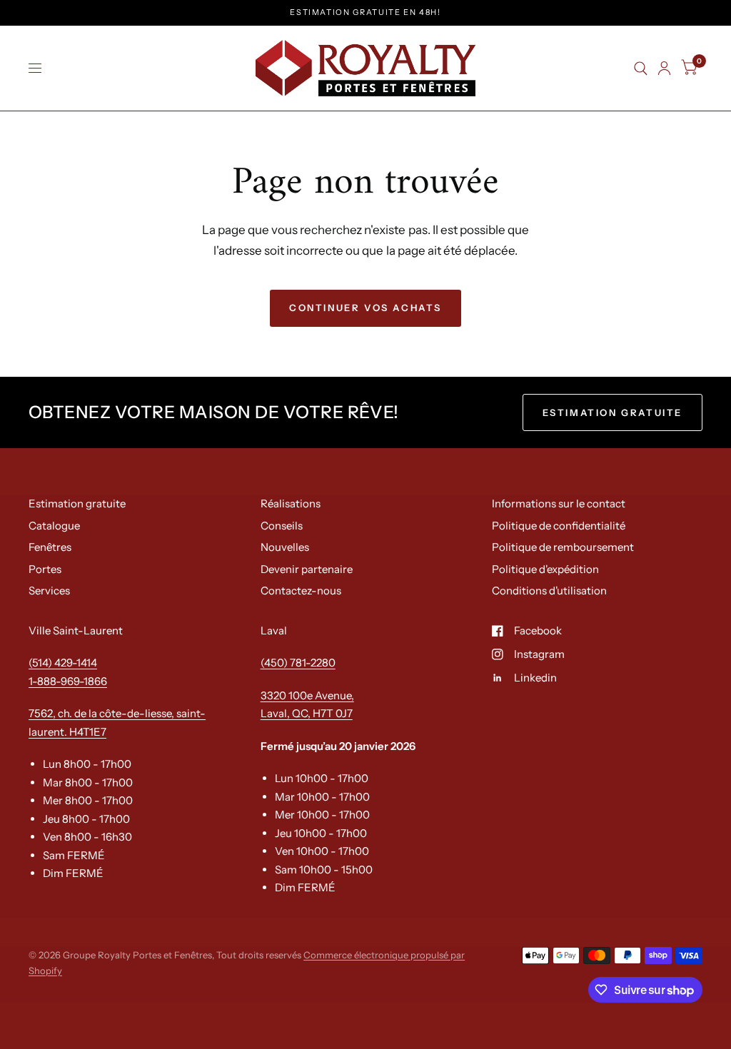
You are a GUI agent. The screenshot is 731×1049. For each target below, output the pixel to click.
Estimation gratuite (77, 503)
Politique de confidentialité (558, 525)
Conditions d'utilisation (549, 590)
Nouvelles (285, 547)
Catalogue (54, 525)
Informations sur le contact (558, 503)
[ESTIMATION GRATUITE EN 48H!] (365, 12)
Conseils (282, 525)
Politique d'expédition (545, 569)
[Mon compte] (664, 68)
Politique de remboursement (563, 547)
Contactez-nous (301, 590)
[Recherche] (640, 68)
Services (49, 590)
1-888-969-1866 (68, 681)
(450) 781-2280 (298, 662)
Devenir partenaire (307, 569)
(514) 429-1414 (63, 662)
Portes (45, 569)
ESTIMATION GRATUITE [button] (612, 412)
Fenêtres (50, 547)
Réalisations (291, 503)
